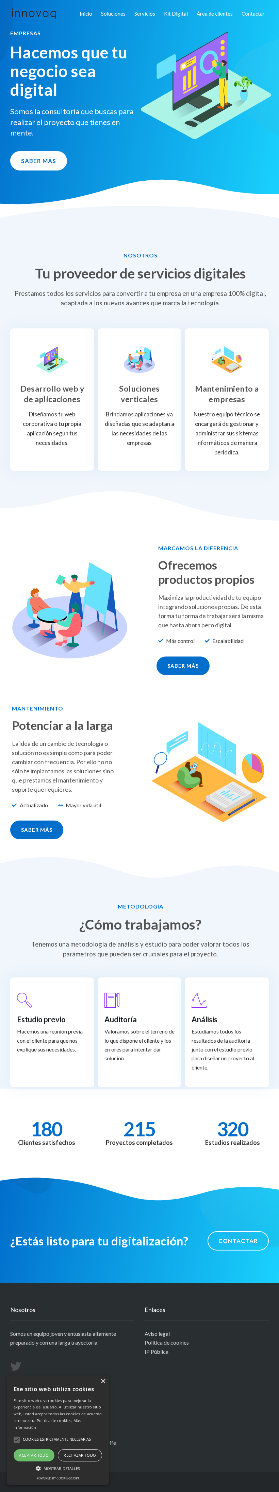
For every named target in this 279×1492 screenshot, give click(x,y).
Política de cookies (167, 1342)
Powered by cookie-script (58, 1478)
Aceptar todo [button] (34, 1455)
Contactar (253, 14)
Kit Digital (176, 14)
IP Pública (156, 1351)
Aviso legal (157, 1333)
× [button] (102, 1381)
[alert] (58, 1430)
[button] (38, 160)
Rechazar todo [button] (80, 1455)
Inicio (86, 14)
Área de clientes (215, 14)
